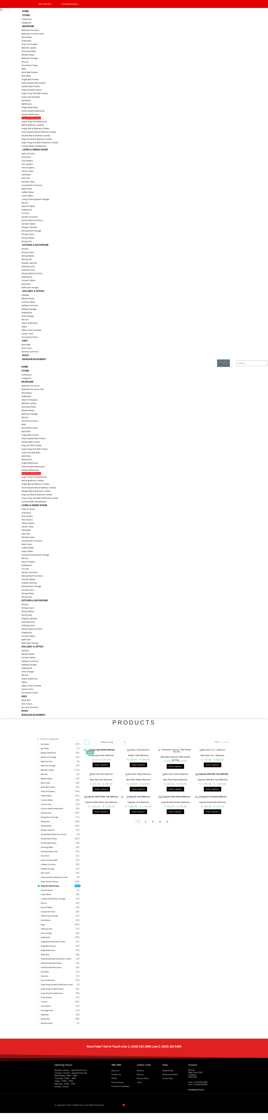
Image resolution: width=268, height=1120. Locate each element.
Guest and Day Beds (30, 97)
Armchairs (26, 157)
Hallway (25, 295)
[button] (119, 363)
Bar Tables (45, 748)
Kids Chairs (26, 348)
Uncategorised (47, 1010)
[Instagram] (228, 3)
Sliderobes (26, 40)
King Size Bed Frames (31, 90)
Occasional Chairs (29, 65)
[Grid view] (86, 742)
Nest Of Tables (28, 206)
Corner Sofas (27, 171)
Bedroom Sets (46, 761)
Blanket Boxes (27, 54)
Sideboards (26, 209)
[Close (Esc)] (8, 1115)
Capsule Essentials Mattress (212, 802)
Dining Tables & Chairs (32, 273)
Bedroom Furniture (30, 30)
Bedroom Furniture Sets (32, 33)
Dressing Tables (28, 51)
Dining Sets (26, 241)
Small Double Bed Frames (33, 83)
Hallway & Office (33, 291)
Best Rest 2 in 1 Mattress (212, 755)
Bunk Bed (25, 344)
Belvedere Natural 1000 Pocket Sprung (175, 758)
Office (24, 326)
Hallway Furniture (29, 305)
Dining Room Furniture (32, 220)
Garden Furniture (29, 216)
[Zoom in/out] (1, 1115)
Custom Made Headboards (33, 146)
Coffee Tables (27, 192)
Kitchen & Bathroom (35, 245)
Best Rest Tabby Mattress (138, 779)
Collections (26, 19)
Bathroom (26, 284)
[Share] (6, 1115)
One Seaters (27, 160)
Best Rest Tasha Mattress (175, 779)
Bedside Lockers (29, 47)
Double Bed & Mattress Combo (35, 135)
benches (44, 774)
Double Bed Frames (30, 86)
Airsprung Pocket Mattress (101, 755)
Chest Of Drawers (29, 44)
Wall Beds (26, 75)
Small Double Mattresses (33, 111)
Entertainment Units (49, 851)
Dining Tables (27, 238)
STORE (26, 15)
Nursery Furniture (29, 351)
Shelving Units (28, 266)
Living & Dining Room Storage (35, 199)
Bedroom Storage (29, 58)
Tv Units (44, 1001)
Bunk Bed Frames (29, 72)
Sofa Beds (26, 100)
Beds (23, 68)
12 (221, 742)
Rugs (25, 355)
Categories (26, 22)
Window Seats (28, 181)
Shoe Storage (27, 316)
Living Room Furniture (31, 185)
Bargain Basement (34, 359)
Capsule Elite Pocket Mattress (175, 802)
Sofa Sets (25, 178)
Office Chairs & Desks (31, 330)
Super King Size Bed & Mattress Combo (39, 142)
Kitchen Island (46, 890)
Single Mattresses (29, 107)
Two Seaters (27, 164)
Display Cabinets (29, 227)
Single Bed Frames (30, 79)
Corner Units (27, 333)
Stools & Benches (29, 323)
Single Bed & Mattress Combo (35, 128)
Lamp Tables (27, 195)
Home (25, 11)
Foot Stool (45, 855)
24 (224, 742)
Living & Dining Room (35, 149)
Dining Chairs (27, 234)
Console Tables (28, 223)
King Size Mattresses (31, 118)
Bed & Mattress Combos (32, 125)
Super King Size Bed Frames (34, 93)
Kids (25, 341)
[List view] (92, 742)
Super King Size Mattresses (34, 121)
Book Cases (26, 188)
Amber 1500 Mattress (138, 755)
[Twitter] (220, 3)
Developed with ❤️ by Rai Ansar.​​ (122, 1105)
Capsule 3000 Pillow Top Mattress (101, 802)
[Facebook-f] (213, 3)
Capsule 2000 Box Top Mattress (213, 779)
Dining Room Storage (31, 230)
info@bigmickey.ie (196, 1090)
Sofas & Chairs (28, 153)
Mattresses (26, 104)
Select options (101, 765)
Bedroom (28, 26)
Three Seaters (27, 167)
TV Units (25, 213)
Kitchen (25, 249)
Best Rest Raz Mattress (101, 779)
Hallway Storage (28, 309)
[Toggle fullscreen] (3, 1115)
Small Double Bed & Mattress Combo (38, 132)
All (228, 742)
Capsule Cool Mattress (138, 802)
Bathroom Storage (29, 287)
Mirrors (24, 61)
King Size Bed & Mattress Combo (36, 139)
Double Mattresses (30, 114)
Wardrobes (26, 37)
